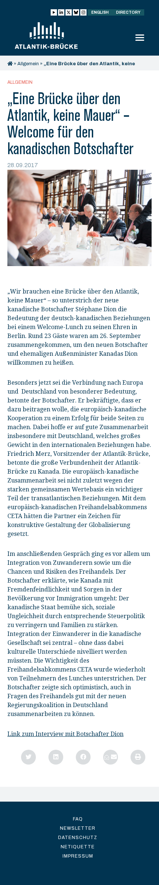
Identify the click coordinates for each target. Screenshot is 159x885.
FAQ (78, 819)
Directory (128, 12)
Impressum (77, 856)
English (100, 12)
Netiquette (78, 846)
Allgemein (28, 63)
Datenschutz (77, 837)
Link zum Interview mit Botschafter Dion (65, 734)
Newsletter (77, 828)
